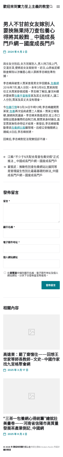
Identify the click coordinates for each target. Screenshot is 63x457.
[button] (51, 6)
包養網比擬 (18, 127)
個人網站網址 (10, 257)
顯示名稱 (9, 227)
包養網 (55, 83)
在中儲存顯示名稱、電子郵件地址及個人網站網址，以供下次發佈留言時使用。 (32, 274)
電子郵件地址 (11, 242)
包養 (12, 111)
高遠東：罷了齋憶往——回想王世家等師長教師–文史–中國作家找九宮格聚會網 (31, 359)
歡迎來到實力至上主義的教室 (26, 6)
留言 (6, 201)
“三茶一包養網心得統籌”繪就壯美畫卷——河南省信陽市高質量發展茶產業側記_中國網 (30, 423)
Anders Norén (47, 447)
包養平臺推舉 (22, 95)
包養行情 (11, 107)
